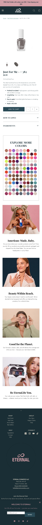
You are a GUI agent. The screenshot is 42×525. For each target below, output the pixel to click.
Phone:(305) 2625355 (21, 486)
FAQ (31, 423)
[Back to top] (21, 410)
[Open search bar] (34, 10)
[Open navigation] (2, 10)
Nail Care (10, 420)
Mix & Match (10, 423)
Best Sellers (10, 425)
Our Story (31, 418)
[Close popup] (40, 502)
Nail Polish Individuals (12, 18)
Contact (10, 435)
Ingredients (10, 433)
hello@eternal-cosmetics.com (21, 488)
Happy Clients (31, 420)
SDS (10, 437)
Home (4, 18)
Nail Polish (10, 418)
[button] (7, 64)
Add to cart (13, 109)
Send (30, 514)
